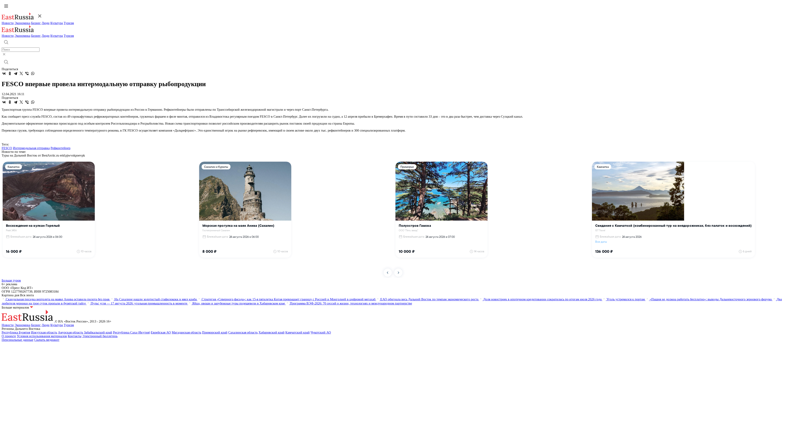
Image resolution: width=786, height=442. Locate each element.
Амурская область (70, 332)
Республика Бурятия (16, 332)
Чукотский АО (321, 332)
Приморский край (214, 332)
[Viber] (27, 73)
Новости (8, 23)
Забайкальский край (98, 332)
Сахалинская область (243, 332)
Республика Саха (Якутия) (131, 332)
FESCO (7, 148)
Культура (56, 23)
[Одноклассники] (9, 73)
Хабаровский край (272, 332)
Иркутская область (44, 332)
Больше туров (11, 280)
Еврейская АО (161, 332)
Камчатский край (297, 332)
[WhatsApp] (32, 73)
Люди (46, 23)
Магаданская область (186, 332)
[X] (21, 73)
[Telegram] (15, 73)
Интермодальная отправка (31, 148)
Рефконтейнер (60, 148)
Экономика (22, 23)
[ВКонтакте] (4, 73)
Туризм (69, 23)
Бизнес (36, 23)
